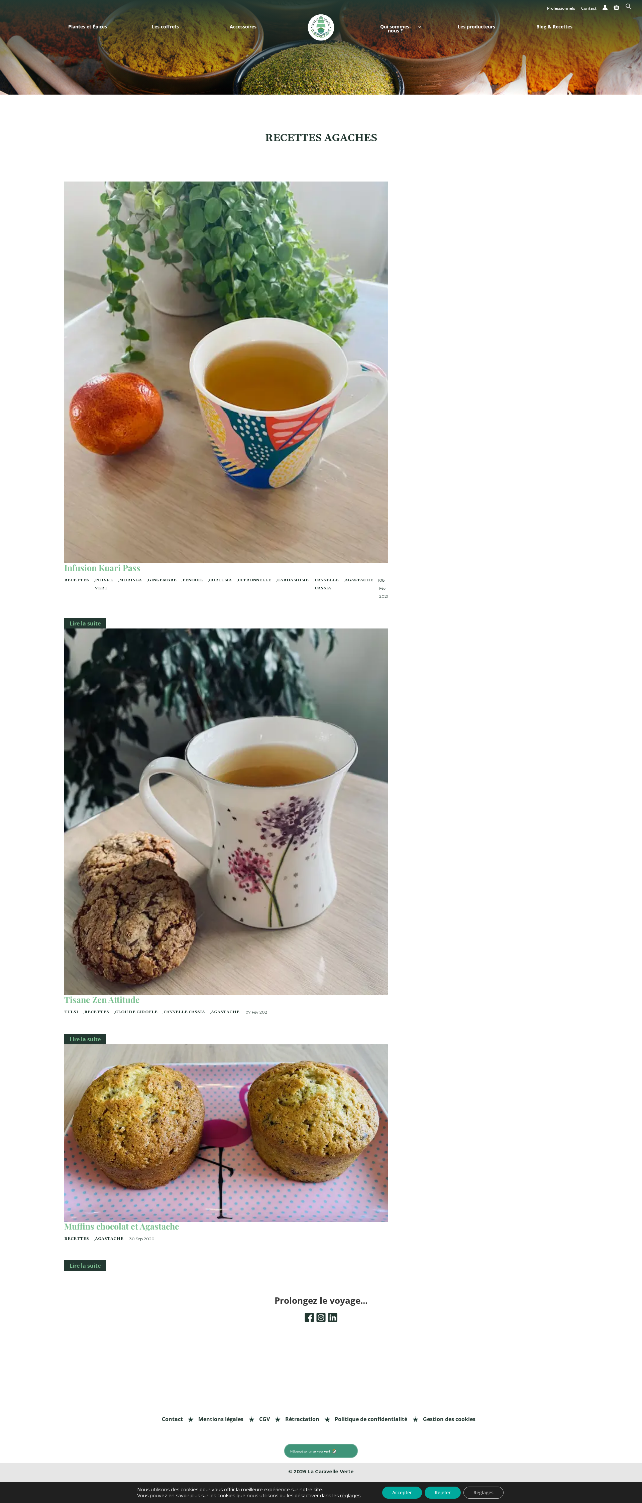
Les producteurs (476, 27)
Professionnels (561, 8)
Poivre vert (104, 584)
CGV (264, 1419)
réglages (350, 1496)
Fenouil (193, 580)
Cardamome (293, 580)
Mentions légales (220, 1419)
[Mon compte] (605, 9)
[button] (628, 8)
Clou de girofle (136, 1012)
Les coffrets (165, 27)
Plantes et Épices (87, 27)
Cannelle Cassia (327, 584)
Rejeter (443, 1492)
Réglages (483, 1492)
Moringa (130, 580)
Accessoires (243, 27)
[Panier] (616, 9)
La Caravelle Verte (331, 1472)
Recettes (76, 580)
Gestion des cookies (449, 1419)
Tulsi (71, 1012)
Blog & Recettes (554, 27)
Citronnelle (254, 580)
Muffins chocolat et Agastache (121, 1226)
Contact (589, 8)
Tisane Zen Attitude (102, 999)
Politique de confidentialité (371, 1419)
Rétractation (302, 1419)
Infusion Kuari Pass (102, 567)
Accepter (402, 1492)
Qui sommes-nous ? (395, 29)
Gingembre (162, 580)
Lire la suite (85, 623)
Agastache (359, 580)
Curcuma (220, 580)
